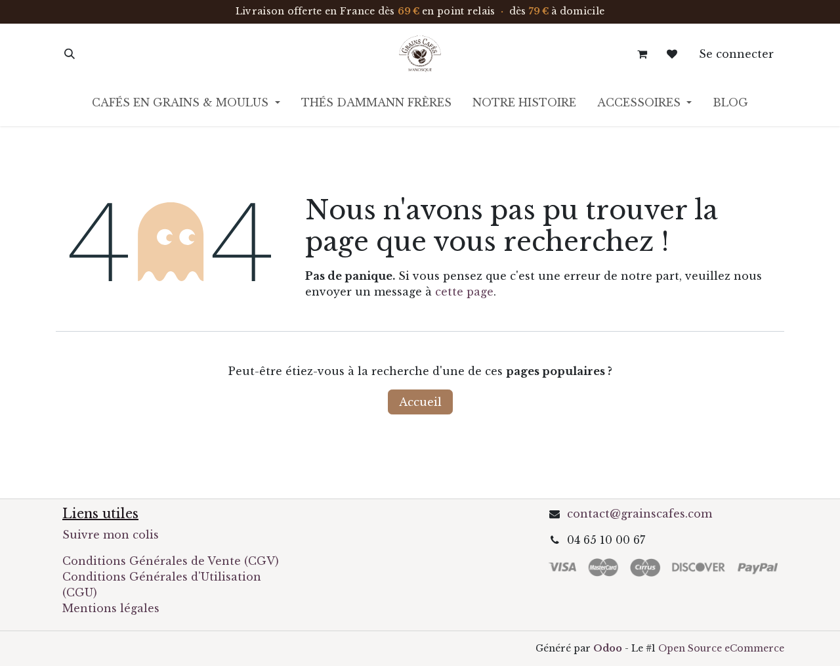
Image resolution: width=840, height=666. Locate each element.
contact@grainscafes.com (639, 513)
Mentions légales (110, 608)
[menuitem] (185, 105)
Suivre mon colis (110, 534)
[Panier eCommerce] (642, 54)
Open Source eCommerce (721, 648)
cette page (464, 291)
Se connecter (736, 53)
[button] (69, 54)
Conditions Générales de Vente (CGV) (170, 560)
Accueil (420, 402)
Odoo (609, 648)
